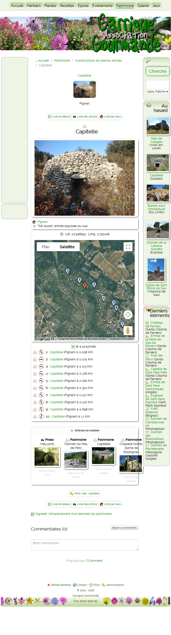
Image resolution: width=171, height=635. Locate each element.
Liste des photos (87, 116)
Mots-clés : (81, 493)
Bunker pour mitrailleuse (156, 207)
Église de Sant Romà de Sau (156, 286)
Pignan (43, 222)
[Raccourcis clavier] (52, 338)
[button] (94, 285)
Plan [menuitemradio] (45, 246)
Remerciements (61, 585)
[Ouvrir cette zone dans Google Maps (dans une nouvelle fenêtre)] (43, 337)
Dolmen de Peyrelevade (156, 447)
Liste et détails (61, 116)
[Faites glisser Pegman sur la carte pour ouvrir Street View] (128, 330)
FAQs (96, 585)
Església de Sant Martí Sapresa (155, 399)
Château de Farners (154, 324)
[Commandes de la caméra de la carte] (128, 314)
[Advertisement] (21, 130)
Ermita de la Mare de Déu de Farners (155, 341)
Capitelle (84, 75)
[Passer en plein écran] (128, 246)
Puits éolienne (151, 410)
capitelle (93, 493)
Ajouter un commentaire (124, 527)
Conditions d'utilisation (121, 339)
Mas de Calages (157, 140)
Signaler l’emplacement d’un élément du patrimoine (73, 514)
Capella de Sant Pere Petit (156, 370)
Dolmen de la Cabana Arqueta (156, 246)
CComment (94, 560)
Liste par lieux (112, 116)
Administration (115, 585)
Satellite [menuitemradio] (67, 246)
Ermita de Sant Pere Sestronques (155, 385)
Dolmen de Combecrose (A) (156, 422)
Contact (82, 585)
